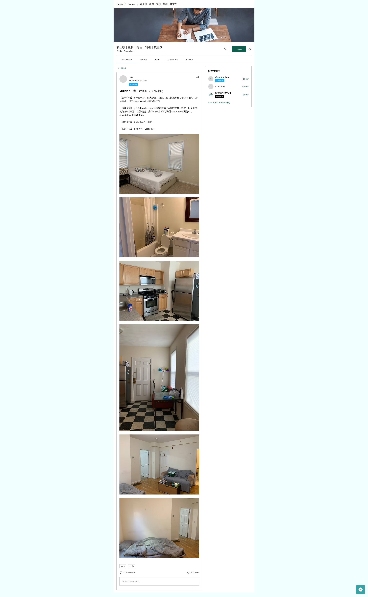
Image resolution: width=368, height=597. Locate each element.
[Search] (225, 49)
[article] (159, 331)
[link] (126, 59)
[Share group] (250, 49)
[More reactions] (131, 566)
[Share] (197, 77)
